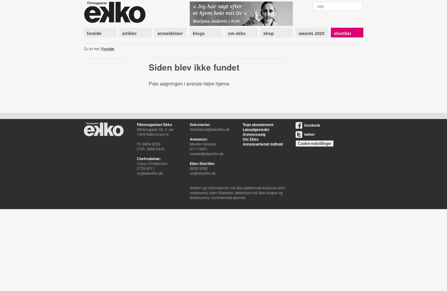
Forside (107, 48)
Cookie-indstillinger (314, 143)
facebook (312, 125)
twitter (309, 134)
